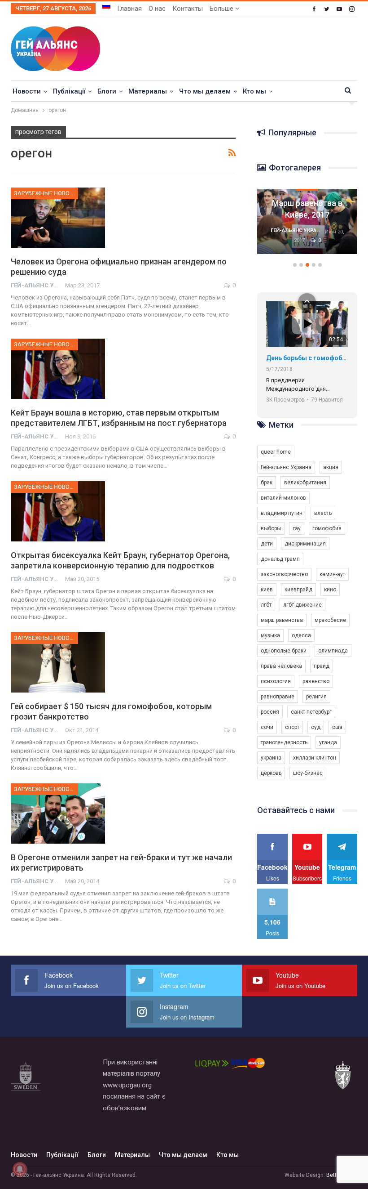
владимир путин (281, 513)
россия (270, 712)
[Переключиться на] (106, 6)
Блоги (106, 91)
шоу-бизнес (308, 773)
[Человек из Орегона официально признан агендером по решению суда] (58, 218)
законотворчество (284, 574)
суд (315, 727)
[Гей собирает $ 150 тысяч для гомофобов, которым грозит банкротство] (58, 662)
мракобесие (330, 620)
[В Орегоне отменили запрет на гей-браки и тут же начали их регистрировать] (58, 813)
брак (266, 482)
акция (330, 467)
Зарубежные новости (46, 193)
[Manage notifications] (20, 1169)
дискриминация (305, 544)
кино (330, 589)
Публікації (69, 91)
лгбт (266, 605)
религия (316, 696)
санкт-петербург (311, 712)
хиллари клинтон (314, 758)
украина (271, 758)
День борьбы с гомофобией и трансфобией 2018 (307, 358)
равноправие (277, 696)
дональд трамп (280, 559)
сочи (267, 727)
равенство (315, 681)
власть (323, 513)
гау (297, 528)
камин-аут (332, 574)
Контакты (187, 8)
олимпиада (333, 651)
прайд (321, 666)
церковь (271, 773)
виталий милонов (283, 498)
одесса (301, 635)
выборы (271, 528)
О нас (157, 8)
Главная (129, 8)
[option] (307, 226)
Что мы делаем (205, 91)
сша (337, 727)
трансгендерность (284, 742)
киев (267, 589)
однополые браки (284, 651)
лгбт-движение (302, 605)
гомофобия (327, 528)
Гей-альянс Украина (286, 467)
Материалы (147, 91)
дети (267, 544)
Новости (27, 91)
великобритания (305, 482)
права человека (281, 666)
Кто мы (254, 91)
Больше (222, 8)
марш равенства (282, 620)
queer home (276, 452)
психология (276, 681)
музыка (270, 635)
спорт (292, 727)
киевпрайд (298, 589)
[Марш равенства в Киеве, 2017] (307, 221)
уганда (328, 742)
